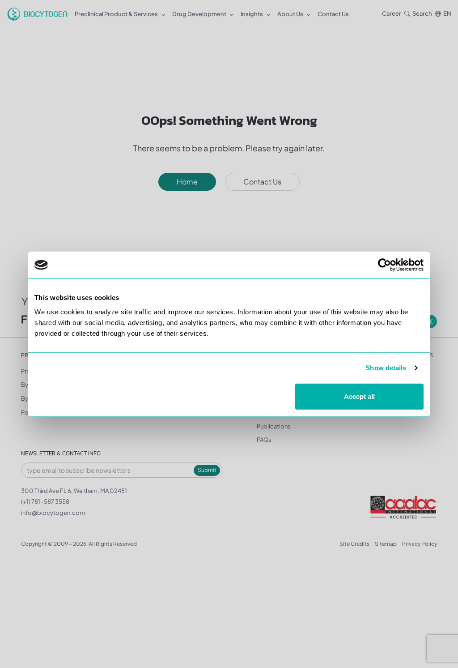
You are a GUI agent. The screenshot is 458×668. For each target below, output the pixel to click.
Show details (385, 368)
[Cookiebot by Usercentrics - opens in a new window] (384, 265)
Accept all (359, 396)
